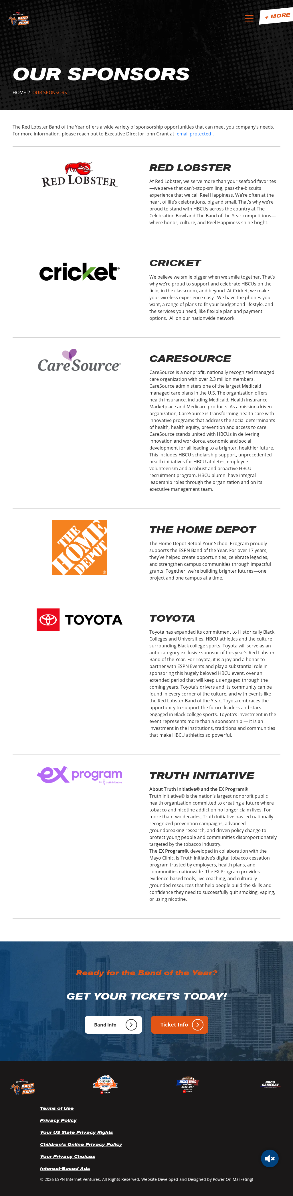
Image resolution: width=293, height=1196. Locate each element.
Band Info (105, 1025)
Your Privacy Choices (67, 1156)
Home (19, 92)
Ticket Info (174, 1024)
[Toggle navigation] (249, 18)
